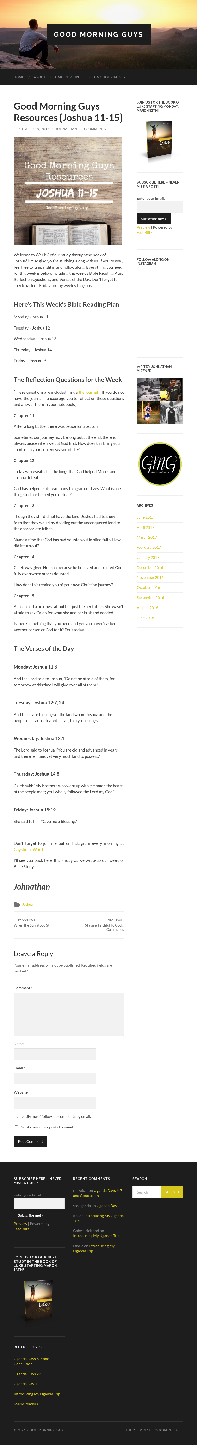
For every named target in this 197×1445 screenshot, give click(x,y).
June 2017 (145, 517)
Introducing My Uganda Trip (37, 1393)
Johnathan (66, 129)
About (40, 77)
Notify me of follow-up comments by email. (55, 1116)
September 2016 (150, 597)
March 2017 (147, 537)
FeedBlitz (144, 232)
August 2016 (147, 607)
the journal (89, 392)
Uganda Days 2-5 (28, 1373)
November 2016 (150, 577)
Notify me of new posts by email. (47, 1127)
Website (21, 1092)
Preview (143, 227)
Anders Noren (157, 1430)
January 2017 (148, 557)
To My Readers (26, 1403)
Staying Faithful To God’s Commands (104, 925)
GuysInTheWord (28, 849)
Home (19, 77)
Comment (23, 987)
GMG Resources (70, 77)
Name (20, 1043)
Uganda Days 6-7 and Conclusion (31, 1361)
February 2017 (149, 547)
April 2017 (145, 527)
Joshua (27, 904)
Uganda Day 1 (25, 1383)
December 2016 (150, 567)
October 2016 (148, 587)
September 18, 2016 (32, 129)
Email (19, 1067)
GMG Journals (107, 77)
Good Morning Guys (98, 34)
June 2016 (145, 617)
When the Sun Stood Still (33, 922)
